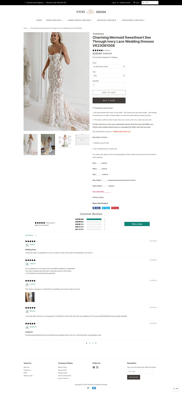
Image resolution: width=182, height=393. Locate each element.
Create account (125, 2)
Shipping (105, 57)
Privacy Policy (62, 373)
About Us (26, 367)
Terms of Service (63, 378)
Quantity (96, 81)
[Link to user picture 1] (30, 297)
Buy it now (109, 100)
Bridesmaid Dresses (133, 20)
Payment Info (62, 370)
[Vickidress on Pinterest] (94, 368)
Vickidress (90, 384)
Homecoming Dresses (80, 20)
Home (39, 20)
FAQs (25, 373)
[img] (30, 241)
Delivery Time (28, 376)
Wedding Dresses (107, 20)
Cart (137, 2)
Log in (114, 2)
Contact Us (27, 370)
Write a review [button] (137, 224)
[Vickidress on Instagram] (97, 368)
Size (94, 72)
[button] (98, 50)
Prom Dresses (54, 20)
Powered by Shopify (100, 384)
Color (94, 63)
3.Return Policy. (98, 197)
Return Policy (62, 367)
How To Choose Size (64, 376)
